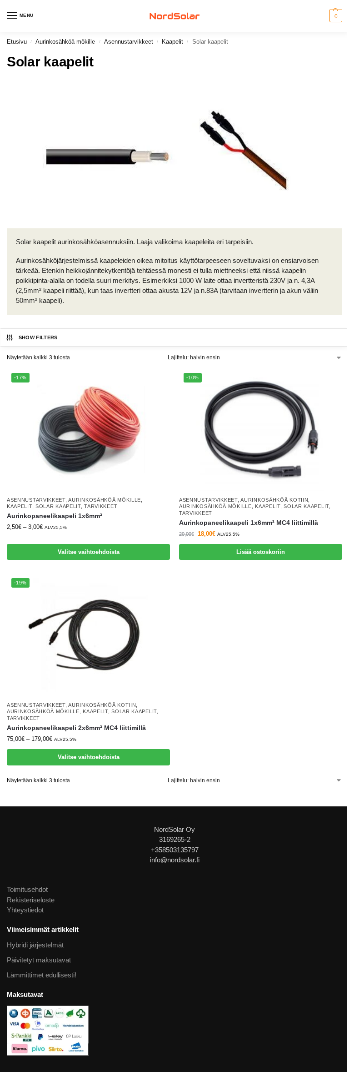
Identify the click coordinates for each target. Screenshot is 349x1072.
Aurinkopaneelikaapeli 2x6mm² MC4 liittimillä (76, 728)
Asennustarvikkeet (128, 41)
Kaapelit (172, 41)
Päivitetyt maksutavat (39, 960)
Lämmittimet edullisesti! (41, 975)
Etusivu (17, 41)
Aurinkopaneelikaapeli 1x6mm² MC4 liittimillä (248, 522)
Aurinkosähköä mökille (65, 41)
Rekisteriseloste (31, 900)
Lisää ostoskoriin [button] (260, 552)
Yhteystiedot (25, 910)
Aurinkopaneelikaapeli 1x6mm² (54, 516)
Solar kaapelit (58, 506)
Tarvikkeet (100, 506)
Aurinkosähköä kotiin (274, 500)
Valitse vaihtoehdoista (89, 552)
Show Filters (38, 337)
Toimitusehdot (27, 889)
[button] (334, 16)
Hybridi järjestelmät (35, 945)
